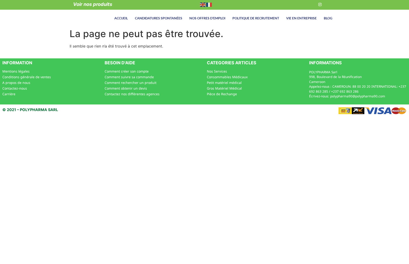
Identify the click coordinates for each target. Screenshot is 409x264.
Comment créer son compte (127, 71)
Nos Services (217, 71)
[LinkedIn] (310, 4)
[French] (209, 4)
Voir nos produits (92, 4)
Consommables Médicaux (227, 77)
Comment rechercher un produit (130, 82)
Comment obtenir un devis (126, 88)
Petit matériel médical (224, 82)
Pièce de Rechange (222, 94)
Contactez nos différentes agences (132, 94)
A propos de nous (16, 82)
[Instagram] (320, 4)
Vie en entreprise (301, 18)
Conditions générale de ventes (26, 77)
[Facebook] (300, 4)
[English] (203, 4)
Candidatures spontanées (158, 18)
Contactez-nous (14, 88)
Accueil (121, 18)
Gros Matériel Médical (224, 88)
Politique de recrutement (255, 18)
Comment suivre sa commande (129, 77)
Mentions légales (16, 71)
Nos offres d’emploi (207, 18)
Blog (328, 18)
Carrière (8, 94)
